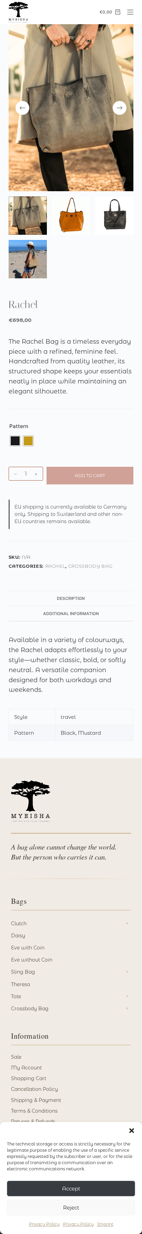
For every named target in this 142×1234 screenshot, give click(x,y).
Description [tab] (71, 598)
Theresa (20, 984)
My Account (26, 1068)
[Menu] (130, 12)
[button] (131, 1130)
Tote (16, 996)
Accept (71, 1188)
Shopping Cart (28, 1078)
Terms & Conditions (34, 1111)
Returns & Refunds (33, 1122)
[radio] (15, 441)
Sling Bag (23, 972)
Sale (16, 1057)
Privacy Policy (44, 1224)
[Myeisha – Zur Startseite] (30, 801)
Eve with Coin (27, 948)
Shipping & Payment (36, 1100)
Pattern (18, 426)
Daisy (18, 936)
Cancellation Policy (34, 1089)
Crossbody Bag (90, 566)
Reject (71, 1207)
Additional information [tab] (71, 613)
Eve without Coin (31, 960)
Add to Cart (90, 475)
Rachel (55, 566)
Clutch (19, 923)
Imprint (105, 1224)
